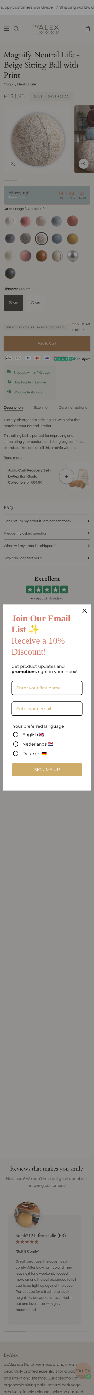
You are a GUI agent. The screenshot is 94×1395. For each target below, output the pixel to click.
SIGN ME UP (47, 769)
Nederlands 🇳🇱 (37, 744)
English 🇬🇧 (33, 734)
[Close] (84, 610)
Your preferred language (38, 726)
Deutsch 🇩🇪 (34, 753)
